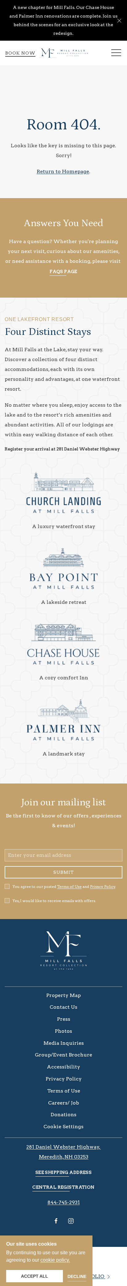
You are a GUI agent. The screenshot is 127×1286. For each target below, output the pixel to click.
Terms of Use (69, 886)
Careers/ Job (63, 1103)
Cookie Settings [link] (63, 1126)
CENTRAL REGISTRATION (63, 1187)
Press (63, 1019)
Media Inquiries (63, 1043)
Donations (63, 1114)
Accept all (34, 1276)
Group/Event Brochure (63, 1055)
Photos (63, 1031)
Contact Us (63, 1007)
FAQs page (63, 271)
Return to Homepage (63, 171)
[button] (119, 20)
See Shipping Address (63, 1172)
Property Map (63, 995)
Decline (77, 1276)
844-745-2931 (63, 1202)
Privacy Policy (102, 886)
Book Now (20, 53)
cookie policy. (55, 1260)
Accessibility (63, 1067)
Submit (63, 872)
